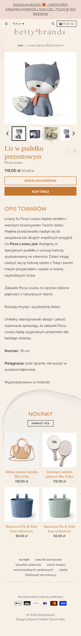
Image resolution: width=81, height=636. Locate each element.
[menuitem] (19, 133)
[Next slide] (73, 133)
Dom (20, 45)
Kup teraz (40, 191)
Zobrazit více (40, 423)
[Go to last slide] (8, 133)
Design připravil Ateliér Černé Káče (40, 619)
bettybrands (46, 615)
